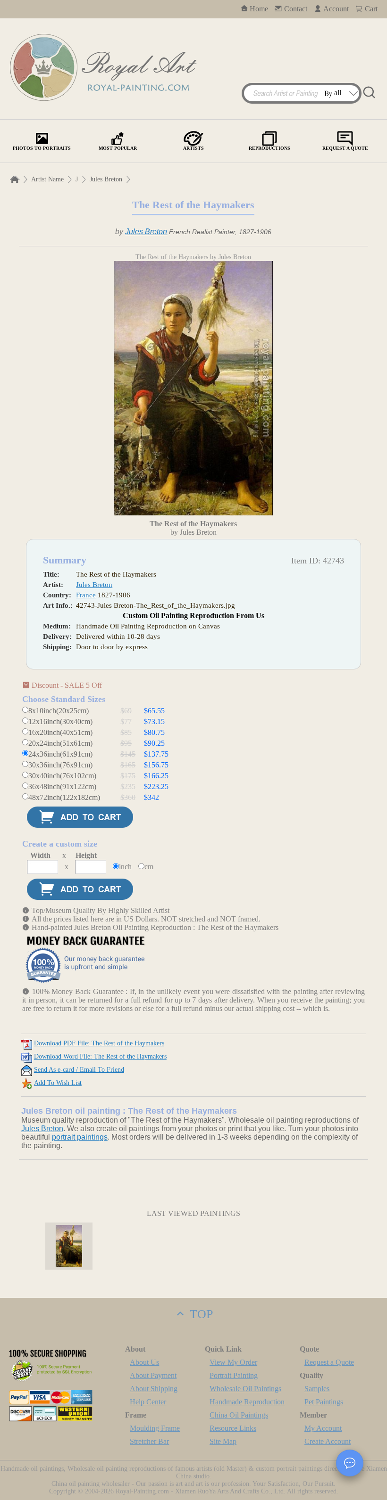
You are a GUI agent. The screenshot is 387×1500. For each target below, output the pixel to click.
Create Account (327, 1441)
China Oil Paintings (239, 1415)
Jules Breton (106, 179)
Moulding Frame (155, 1428)
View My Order (233, 1362)
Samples (316, 1389)
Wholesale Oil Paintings (245, 1389)
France (86, 595)
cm (148, 867)
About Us (144, 1362)
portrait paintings (80, 1137)
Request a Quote (329, 1362)
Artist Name (47, 179)
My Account (323, 1428)
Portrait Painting (234, 1375)
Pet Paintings (323, 1402)
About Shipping (153, 1389)
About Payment (153, 1375)
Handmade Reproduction (247, 1402)
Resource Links (233, 1428)
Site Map (223, 1441)
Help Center (148, 1402)
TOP (199, 1314)
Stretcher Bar (149, 1441)
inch (125, 867)
